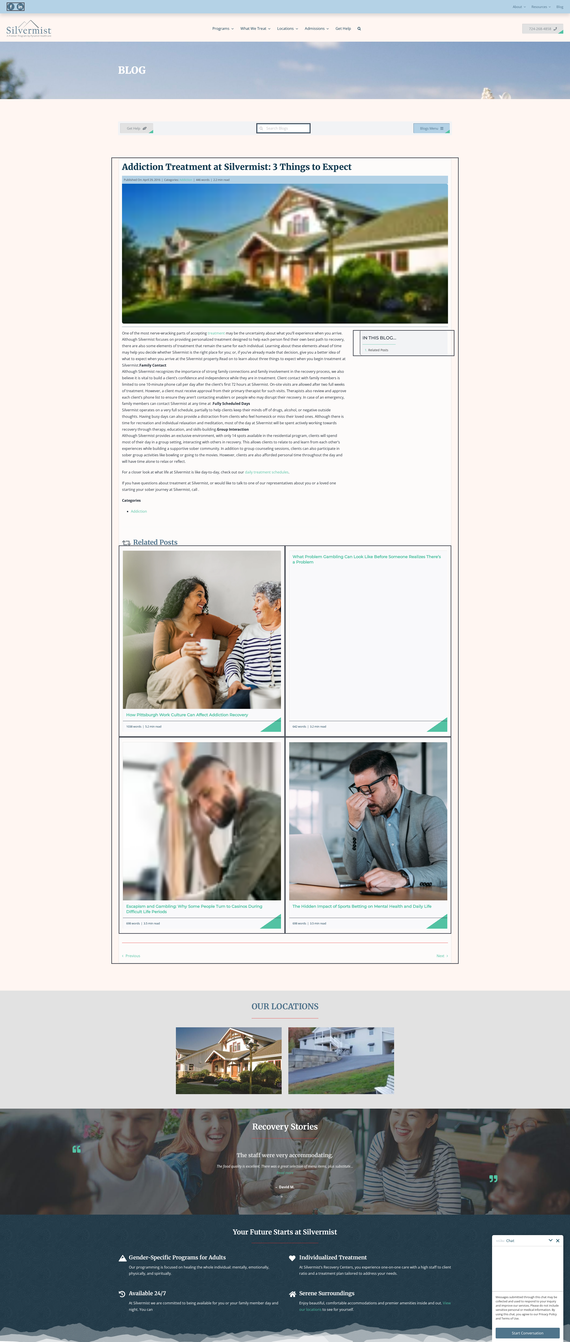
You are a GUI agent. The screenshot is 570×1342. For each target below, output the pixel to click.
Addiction (185, 180)
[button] (359, 28)
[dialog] (527, 1288)
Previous (133, 955)
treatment (216, 333)
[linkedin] (20, 6)
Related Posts (378, 350)
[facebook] (10, 6)
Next (440, 955)
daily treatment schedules (267, 472)
